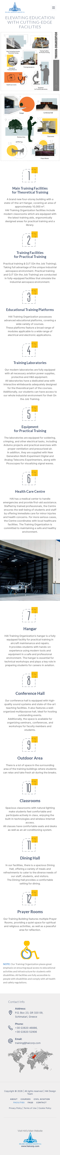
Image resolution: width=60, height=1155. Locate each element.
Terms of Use (30, 1108)
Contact (41, 1102)
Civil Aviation (42, 1099)
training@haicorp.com (28, 1042)
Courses (26, 1099)
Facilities (19, 1102)
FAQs (30, 1102)
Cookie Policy (44, 1108)
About (14, 1099)
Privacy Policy (15, 1108)
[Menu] (53, 8)
